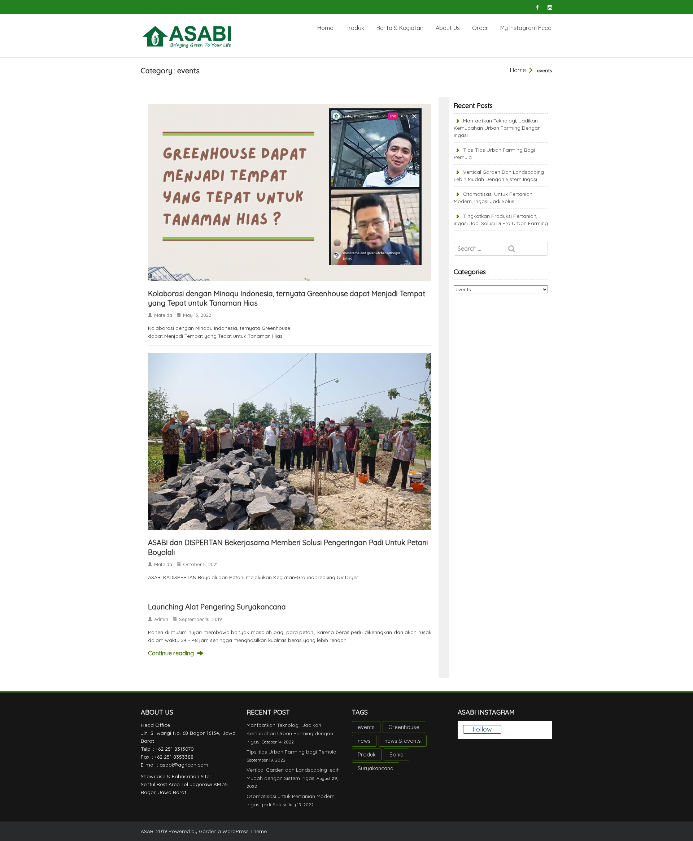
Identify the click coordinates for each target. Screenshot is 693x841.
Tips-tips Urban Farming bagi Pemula (291, 752)
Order (480, 27)
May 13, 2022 (197, 315)
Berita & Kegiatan (399, 27)
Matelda (163, 315)
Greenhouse (403, 727)
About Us (448, 27)
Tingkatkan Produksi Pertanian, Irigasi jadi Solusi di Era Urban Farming (501, 220)
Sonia (396, 754)
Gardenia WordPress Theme (233, 831)
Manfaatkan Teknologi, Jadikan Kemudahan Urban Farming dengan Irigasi (497, 127)
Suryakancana (375, 768)
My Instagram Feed (526, 27)
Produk (354, 27)
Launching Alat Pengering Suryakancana (217, 606)
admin (161, 619)
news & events (402, 740)
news (364, 740)
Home (325, 27)
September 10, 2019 (200, 619)
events (366, 727)
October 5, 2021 (200, 564)
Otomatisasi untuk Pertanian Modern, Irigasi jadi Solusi (493, 197)
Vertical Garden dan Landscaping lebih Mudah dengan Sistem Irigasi (499, 175)
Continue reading (171, 653)
